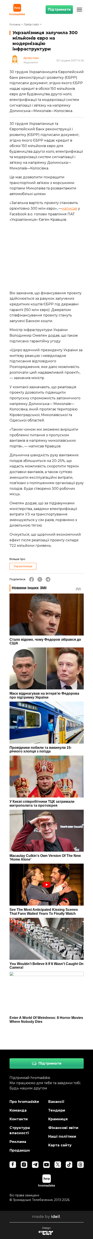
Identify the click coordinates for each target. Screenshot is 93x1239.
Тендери (56, 1110)
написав (69, 208)
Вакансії (56, 1102)
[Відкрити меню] (79, 9)
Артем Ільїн (31, 58)
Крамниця (58, 1119)
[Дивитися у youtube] (46, 1164)
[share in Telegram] (48, 579)
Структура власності (20, 1130)
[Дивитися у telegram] (35, 1164)
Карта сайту (60, 1145)
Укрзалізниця (23, 566)
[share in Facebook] (31, 579)
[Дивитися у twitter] (58, 1164)
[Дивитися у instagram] (24, 1164)
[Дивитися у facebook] (13, 1164)
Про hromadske (24, 1102)
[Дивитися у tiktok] (69, 1164)
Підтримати (59, 9)
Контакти (19, 1119)
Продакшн (20, 1150)
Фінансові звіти (63, 1128)
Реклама (18, 1142)
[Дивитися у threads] (80, 1164)
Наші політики (62, 1136)
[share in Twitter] (39, 579)
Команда (18, 1110)
